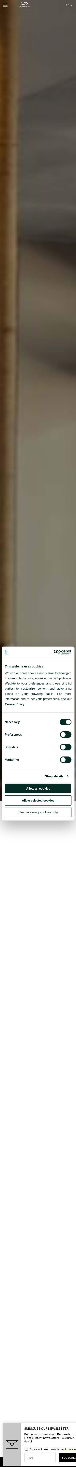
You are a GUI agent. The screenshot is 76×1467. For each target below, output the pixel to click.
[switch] (65, 734)
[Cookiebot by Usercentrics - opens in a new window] (54, 652)
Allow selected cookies (38, 800)
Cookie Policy (14, 704)
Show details (54, 776)
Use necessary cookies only (38, 812)
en (68, 5)
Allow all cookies (38, 788)
